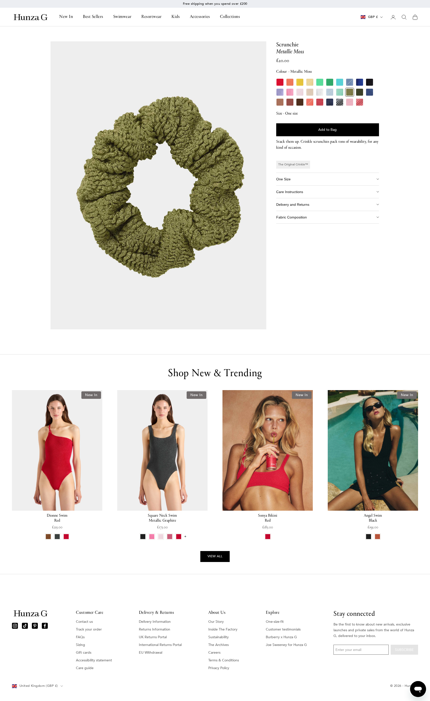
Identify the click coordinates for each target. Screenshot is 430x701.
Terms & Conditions (223, 660)
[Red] (280, 82)
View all (215, 556)
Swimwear (122, 17)
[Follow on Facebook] (45, 626)
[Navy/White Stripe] (329, 102)
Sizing (80, 644)
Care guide (85, 668)
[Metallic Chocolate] (300, 102)
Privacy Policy (218, 668)
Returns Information (154, 629)
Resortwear (151, 17)
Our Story (216, 621)
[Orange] (290, 82)
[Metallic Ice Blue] (329, 92)
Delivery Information (155, 621)
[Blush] (310, 92)
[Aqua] (339, 82)
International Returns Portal (160, 644)
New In (66, 17)
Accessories (200, 17)
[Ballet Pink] (300, 92)
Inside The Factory (222, 629)
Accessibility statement (94, 660)
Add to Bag (327, 129)
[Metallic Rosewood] (290, 102)
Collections (230, 17)
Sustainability (218, 637)
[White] (319, 92)
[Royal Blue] (359, 82)
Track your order (89, 629)
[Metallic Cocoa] (280, 102)
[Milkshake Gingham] (349, 102)
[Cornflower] (349, 82)
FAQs (80, 637)
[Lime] (319, 82)
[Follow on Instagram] (15, 626)
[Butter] (310, 82)
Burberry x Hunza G (281, 637)
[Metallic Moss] (349, 92)
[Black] (369, 82)
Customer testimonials (283, 629)
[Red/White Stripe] (319, 102)
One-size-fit (275, 621)
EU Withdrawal (150, 652)
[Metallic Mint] (339, 92)
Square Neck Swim (162, 518)
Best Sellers (93, 17)
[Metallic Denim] (369, 92)
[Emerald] (329, 82)
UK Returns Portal (153, 637)
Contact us (84, 621)
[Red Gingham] (359, 102)
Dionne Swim (57, 518)
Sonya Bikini (267, 518)
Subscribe (404, 649)
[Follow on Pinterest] (35, 626)
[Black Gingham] (339, 102)
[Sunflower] (300, 82)
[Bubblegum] (290, 92)
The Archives (218, 644)
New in (219, 3)
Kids (175, 17)
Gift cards (83, 652)
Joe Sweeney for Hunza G (286, 644)
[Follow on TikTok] (25, 626)
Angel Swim (373, 518)
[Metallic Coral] (310, 102)
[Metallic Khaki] (359, 92)
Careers (214, 652)
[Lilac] (280, 92)
